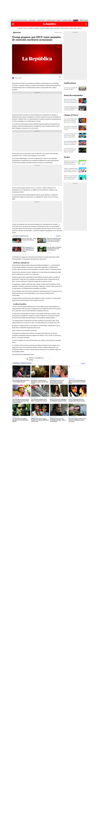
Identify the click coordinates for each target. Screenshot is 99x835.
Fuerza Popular (41, 20)
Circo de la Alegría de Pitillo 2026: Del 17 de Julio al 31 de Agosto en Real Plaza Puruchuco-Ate (70, 144)
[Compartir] (60, 77)
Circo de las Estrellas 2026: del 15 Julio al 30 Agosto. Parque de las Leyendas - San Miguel (70, 121)
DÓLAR (71, 28)
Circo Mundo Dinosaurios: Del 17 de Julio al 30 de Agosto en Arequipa (70, 150)
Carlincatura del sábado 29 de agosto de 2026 (70, 88)
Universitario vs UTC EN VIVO (21, 20)
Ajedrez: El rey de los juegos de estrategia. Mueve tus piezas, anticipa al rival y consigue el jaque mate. (70, 178)
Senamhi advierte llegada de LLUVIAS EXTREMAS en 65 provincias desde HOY (71, 108)
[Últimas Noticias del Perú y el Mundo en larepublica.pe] (49, 24)
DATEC (75, 28)
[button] (13, 24)
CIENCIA (52, 28)
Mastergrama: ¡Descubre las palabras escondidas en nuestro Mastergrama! (71, 162)
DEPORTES (57, 28)
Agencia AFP (18, 78)
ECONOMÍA (36, 28)
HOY (12, 20)
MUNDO (47, 28)
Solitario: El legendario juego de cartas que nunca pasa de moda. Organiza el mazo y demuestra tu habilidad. (71, 171)
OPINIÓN (30, 28)
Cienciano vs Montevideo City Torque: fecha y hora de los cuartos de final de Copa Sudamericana (70, 102)
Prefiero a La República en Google (36, 358)
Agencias (17, 32)
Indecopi (59, 20)
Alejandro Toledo (51, 20)
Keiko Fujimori (32, 20)
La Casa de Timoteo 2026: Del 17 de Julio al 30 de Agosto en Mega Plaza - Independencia (70, 136)
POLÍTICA (25, 28)
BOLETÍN (79, 28)
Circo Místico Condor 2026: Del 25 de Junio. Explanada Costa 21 (70, 128)
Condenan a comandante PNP (69, 20)
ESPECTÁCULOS (65, 28)
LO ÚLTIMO (20, 28)
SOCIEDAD (42, 28)
